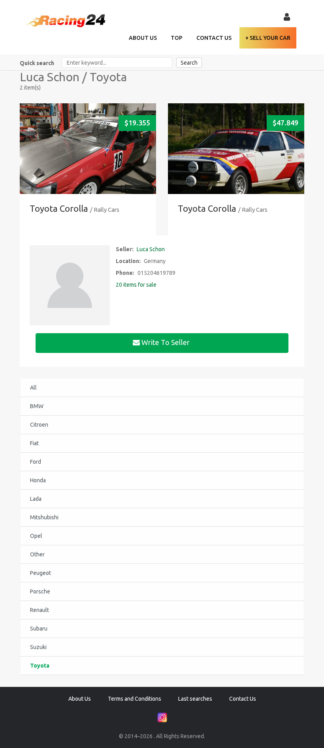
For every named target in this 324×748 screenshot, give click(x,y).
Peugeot (40, 573)
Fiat (34, 443)
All (33, 387)
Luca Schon (151, 249)
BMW (36, 406)
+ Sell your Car (267, 38)
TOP (177, 38)
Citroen (39, 425)
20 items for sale (136, 285)
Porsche (40, 591)
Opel (36, 536)
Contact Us (214, 38)
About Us (143, 38)
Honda (38, 480)
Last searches (195, 699)
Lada (35, 499)
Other (37, 554)
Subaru (38, 628)
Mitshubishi (44, 517)
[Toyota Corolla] (88, 161)
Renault (39, 610)
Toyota (39, 665)
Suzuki (38, 647)
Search (189, 63)
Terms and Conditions (134, 699)
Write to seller (165, 342)
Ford (35, 462)
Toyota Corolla (59, 208)
